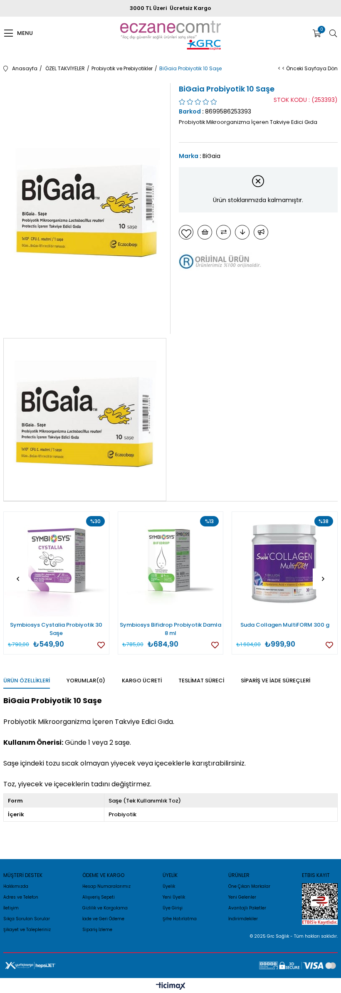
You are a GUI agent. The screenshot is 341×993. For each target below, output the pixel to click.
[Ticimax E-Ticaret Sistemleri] (170, 986)
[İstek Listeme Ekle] (205, 232)
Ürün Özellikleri (26, 680)
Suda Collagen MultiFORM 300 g (284, 625)
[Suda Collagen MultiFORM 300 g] (284, 564)
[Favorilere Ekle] (186, 232)
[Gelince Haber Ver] (261, 232)
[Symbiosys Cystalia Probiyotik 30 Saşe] (56, 564)
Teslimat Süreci (201, 680)
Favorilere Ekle (101, 645)
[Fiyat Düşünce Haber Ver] (242, 232)
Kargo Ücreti (142, 680)
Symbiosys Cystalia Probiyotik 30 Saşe (56, 629)
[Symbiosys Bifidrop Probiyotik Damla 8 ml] (170, 564)
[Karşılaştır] (223, 232)
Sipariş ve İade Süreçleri (275, 680)
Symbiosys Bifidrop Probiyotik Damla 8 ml (170, 629)
